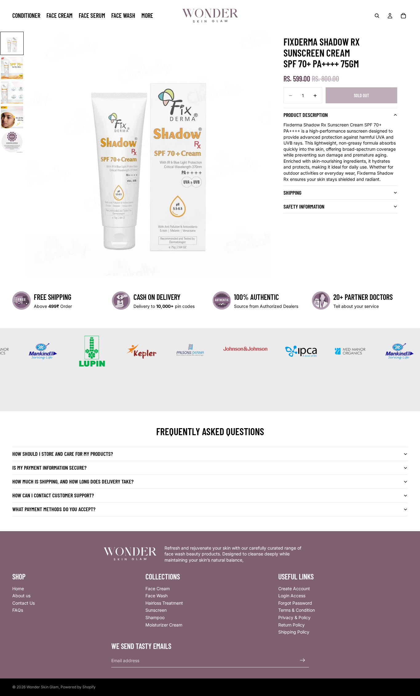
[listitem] (147, 15)
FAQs (17, 610)
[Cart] (403, 15)
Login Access (291, 595)
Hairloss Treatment (164, 602)
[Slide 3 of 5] (12, 93)
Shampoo (154, 617)
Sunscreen (156, 610)
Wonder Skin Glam (42, 687)
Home (18, 588)
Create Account (294, 588)
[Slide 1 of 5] (12, 43)
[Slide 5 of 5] (12, 142)
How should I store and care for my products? (62, 453)
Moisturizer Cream (163, 624)
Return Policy (291, 624)
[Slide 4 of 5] (12, 117)
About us (21, 595)
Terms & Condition (296, 610)
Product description (305, 114)
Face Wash (156, 595)
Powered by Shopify (78, 687)
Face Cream (157, 588)
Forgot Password (295, 602)
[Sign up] (302, 660)
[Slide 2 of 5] (12, 68)
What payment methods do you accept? (53, 509)
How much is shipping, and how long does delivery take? (72, 481)
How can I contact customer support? (53, 495)
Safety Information (303, 206)
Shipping (292, 192)
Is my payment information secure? (49, 467)
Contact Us (23, 602)
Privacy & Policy (294, 617)
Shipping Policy (293, 631)
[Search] (377, 15)
